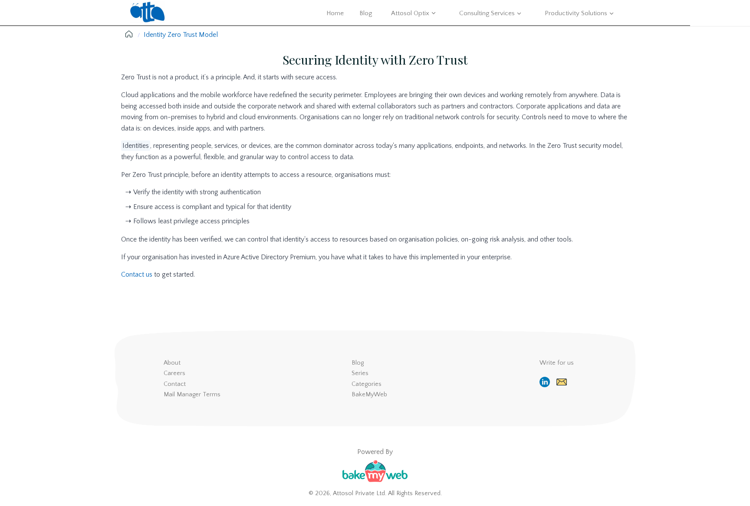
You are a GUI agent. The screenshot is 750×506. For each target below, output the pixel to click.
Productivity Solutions (576, 13)
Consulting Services (487, 13)
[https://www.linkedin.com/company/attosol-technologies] (545, 382)
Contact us (136, 274)
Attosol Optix (410, 13)
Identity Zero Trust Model (181, 35)
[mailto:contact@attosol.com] (562, 382)
